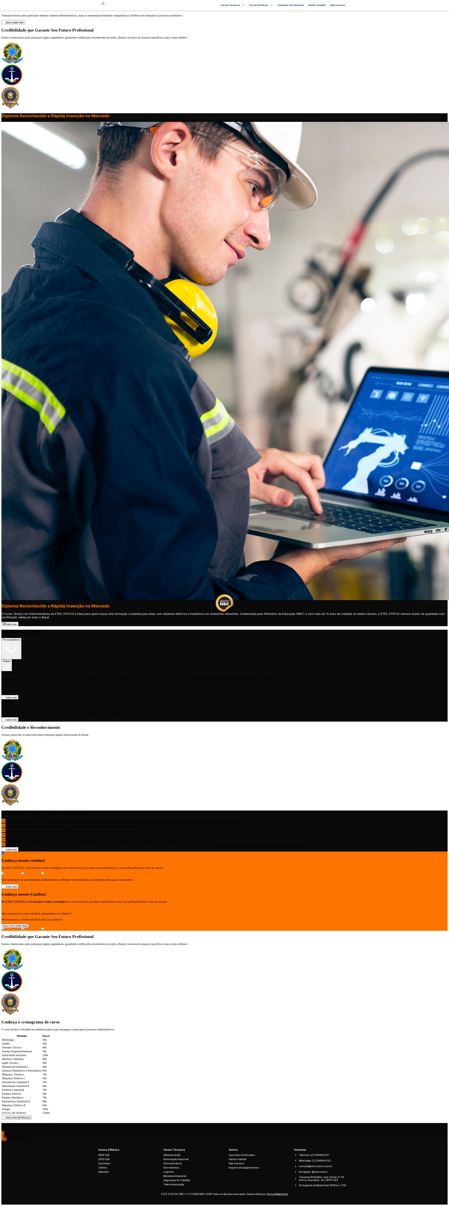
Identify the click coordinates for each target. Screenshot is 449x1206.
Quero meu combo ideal (15, 926)
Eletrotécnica (171, 1167)
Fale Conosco (236, 1163)
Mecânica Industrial (174, 1176)
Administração (171, 1155)
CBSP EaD (104, 1155)
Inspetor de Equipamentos (244, 1167)
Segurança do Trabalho (176, 1180)
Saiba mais (11, 624)
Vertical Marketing (277, 1194)
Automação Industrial (175, 1159)
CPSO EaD (104, 1159)
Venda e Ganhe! (237, 1159)
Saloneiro (103, 1171)
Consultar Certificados (242, 1155)
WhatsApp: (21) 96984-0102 (315, 1160)
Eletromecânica (172, 1163)
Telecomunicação (173, 1184)
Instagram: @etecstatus (313, 1171)
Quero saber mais (15, 22)
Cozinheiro (104, 1163)
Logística (168, 1171)
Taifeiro (102, 1167)
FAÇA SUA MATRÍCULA (18, 1117)
